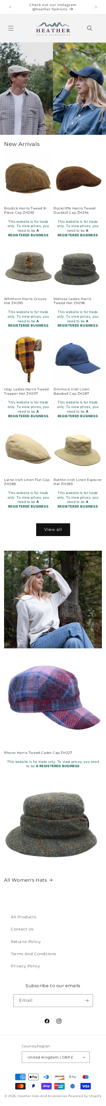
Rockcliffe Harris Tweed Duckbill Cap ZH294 (75, 210)
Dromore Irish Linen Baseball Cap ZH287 (71, 391)
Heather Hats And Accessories (42, 1096)
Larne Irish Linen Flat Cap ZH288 (27, 482)
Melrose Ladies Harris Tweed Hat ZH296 (73, 301)
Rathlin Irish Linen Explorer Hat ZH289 (78, 482)
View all (53, 529)
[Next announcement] (96, 7)
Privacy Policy (25, 966)
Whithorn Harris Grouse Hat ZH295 (25, 301)
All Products (23, 916)
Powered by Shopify (85, 1096)
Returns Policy (26, 941)
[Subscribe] (87, 1000)
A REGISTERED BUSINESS (58, 766)
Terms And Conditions (33, 953)
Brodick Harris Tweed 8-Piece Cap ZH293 (25, 210)
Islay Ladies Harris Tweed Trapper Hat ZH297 (26, 391)
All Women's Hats (25, 880)
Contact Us (22, 929)
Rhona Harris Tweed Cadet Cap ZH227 (38, 753)
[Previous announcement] (10, 7)
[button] (11, 28)
